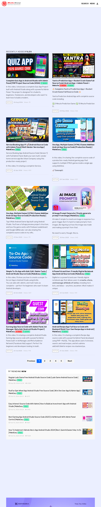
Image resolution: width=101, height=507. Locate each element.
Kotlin (9, 102)
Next (70, 361)
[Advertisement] (50, 31)
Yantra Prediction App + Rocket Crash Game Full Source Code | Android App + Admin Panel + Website (73, 83)
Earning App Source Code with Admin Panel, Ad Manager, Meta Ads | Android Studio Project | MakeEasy (26, 329)
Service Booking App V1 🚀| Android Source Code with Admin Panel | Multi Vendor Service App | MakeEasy (27, 147)
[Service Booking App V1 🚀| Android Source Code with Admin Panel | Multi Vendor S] (27, 129)
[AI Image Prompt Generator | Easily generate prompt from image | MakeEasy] (73, 198)
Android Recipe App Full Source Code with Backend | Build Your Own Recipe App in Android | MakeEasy (73, 329)
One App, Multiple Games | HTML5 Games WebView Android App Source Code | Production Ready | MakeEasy (73, 147)
